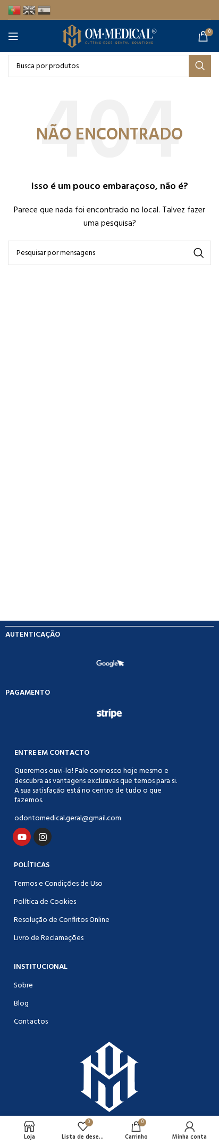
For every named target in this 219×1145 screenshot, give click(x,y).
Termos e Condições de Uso (58, 884)
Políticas (31, 865)
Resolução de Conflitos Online (62, 920)
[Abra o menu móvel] (15, 36)
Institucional (41, 967)
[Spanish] (45, 10)
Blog (21, 1004)
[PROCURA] (200, 66)
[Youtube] (22, 837)
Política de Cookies (45, 902)
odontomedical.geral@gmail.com (67, 818)
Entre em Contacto (51, 753)
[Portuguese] (15, 10)
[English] (30, 10)
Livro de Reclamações (48, 938)
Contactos (31, 1022)
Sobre (23, 985)
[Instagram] (42, 837)
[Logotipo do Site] (109, 36)
